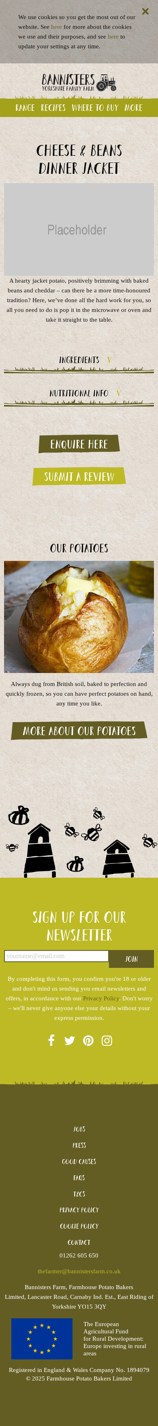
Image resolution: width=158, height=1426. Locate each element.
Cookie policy (79, 1226)
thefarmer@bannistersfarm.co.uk (79, 1271)
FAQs (79, 1177)
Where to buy (95, 107)
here (56, 27)
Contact (79, 1242)
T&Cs (79, 1194)
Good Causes (79, 1161)
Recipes (53, 107)
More (133, 107)
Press (79, 1145)
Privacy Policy (101, 998)
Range (25, 107)
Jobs (79, 1129)
